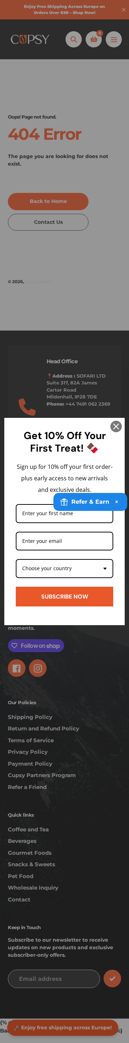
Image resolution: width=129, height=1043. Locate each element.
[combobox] (64, 568)
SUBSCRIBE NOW (64, 596)
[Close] (116, 426)
